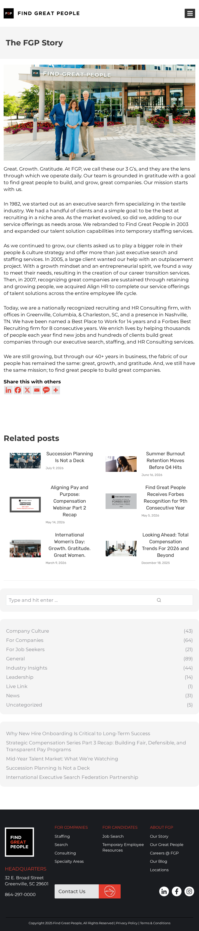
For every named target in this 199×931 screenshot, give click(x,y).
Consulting (65, 853)
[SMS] (46, 390)
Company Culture (27, 631)
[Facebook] (18, 390)
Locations (159, 870)
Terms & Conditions (155, 923)
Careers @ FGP (164, 853)
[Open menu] (189, 13)
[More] (55, 390)
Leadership (19, 677)
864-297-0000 (20, 894)
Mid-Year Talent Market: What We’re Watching (62, 759)
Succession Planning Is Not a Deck (48, 768)
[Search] (172, 600)
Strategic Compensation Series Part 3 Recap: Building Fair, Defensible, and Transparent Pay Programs (96, 746)
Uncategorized (24, 705)
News (13, 695)
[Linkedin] (8, 390)
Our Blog (158, 861)
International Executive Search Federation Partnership (72, 777)
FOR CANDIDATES (120, 827)
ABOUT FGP (161, 827)
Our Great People (166, 844)
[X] (27, 390)
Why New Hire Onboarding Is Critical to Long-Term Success (78, 733)
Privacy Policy (127, 923)
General (15, 659)
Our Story (159, 836)
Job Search (113, 836)
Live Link (16, 686)
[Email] (37, 390)
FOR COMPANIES (71, 827)
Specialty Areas (69, 861)
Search (61, 844)
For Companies (24, 640)
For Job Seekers (25, 649)
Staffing (62, 836)
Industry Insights (26, 668)
